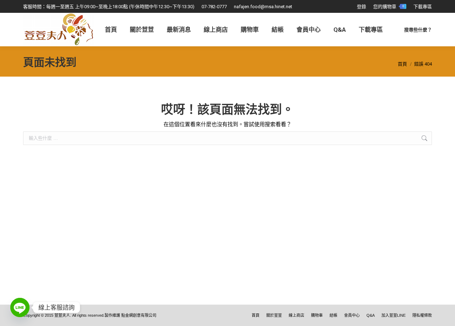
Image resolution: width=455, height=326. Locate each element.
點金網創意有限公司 (138, 315)
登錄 (361, 6)
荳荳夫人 (62, 315)
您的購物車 (388, 6)
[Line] (20, 307)
